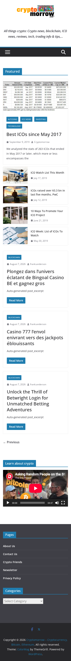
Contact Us (10, 554)
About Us (9, 546)
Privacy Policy (12, 578)
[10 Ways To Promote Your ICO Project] (15, 216)
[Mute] (57, 503)
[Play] (8, 503)
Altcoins (12, 119)
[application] (35, 488)
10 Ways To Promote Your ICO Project (47, 213)
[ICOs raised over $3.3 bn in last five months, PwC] (15, 195)
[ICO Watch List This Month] (15, 175)
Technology (14, 126)
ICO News (26, 119)
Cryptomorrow (41, 142)
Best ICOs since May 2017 (34, 134)
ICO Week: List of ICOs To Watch (46, 233)
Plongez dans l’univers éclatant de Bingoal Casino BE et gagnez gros (35, 277)
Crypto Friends (12, 562)
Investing (41, 119)
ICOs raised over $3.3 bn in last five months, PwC (48, 192)
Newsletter (10, 570)
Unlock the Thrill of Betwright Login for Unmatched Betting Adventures (28, 400)
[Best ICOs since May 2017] (35, 96)
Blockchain (14, 257)
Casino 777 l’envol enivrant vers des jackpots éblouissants (35, 337)
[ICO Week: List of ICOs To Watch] (15, 236)
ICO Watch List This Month (47, 172)
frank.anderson (38, 264)
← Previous (11, 442)
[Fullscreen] (63, 503)
